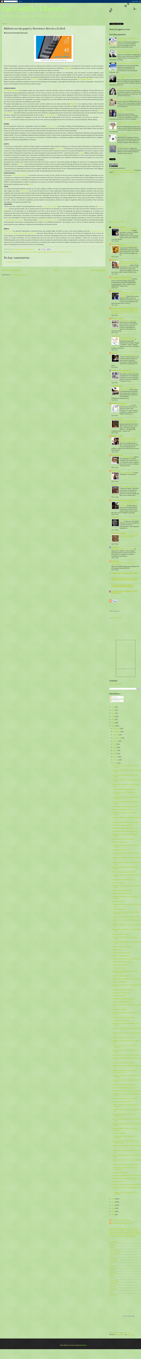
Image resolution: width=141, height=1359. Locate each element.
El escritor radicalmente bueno (122, 809)
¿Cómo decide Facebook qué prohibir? (129, 63)
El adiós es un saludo (119, 995)
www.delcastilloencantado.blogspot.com (121, 170)
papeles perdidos (114, 1253)
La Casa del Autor (116, 291)
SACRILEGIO (115, 561)
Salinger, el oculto (118, 949)
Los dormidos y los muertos (128, 320)
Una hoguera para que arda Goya (121, 370)
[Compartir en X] (46, 249)
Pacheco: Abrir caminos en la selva (123, 839)
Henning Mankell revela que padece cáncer (126, 822)
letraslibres (113, 1258)
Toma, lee (114, 485)
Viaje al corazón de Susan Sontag (123, 962)
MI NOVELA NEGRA (117, 386)
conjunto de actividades (50, 206)
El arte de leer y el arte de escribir (123, 1063)
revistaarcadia (113, 1242)
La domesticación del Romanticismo (124, 1017)
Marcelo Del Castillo (117, 318)
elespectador (113, 1283)
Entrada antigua (98, 270)
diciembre (116, 728)
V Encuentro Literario (124, 146)
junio (115, 747)
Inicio (56, 270)
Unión (31, 184)
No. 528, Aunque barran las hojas (121, 279)
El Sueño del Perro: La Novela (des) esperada (125, 500)
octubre (116, 734)
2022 (113, 707)
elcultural (112, 1286)
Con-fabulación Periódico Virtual (121, 277)
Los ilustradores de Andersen (122, 1101)
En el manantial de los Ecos (121, 1020)
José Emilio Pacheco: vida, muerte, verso (125, 828)
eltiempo (112, 1269)
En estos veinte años (119, 909)
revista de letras (114, 1250)
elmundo (112, 1278)
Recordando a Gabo (117, 455)
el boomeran (113, 1289)
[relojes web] (114, 615)
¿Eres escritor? (117, 1181)
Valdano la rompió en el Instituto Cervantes (126, 917)
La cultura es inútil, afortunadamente (124, 1084)
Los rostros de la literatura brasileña (128, 99)
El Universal (8, 231)
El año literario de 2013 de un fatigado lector (126, 1178)
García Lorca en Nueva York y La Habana (125, 1098)
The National (24, 191)
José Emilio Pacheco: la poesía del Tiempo (125, 831)
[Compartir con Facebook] (48, 249)
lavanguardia (113, 1261)
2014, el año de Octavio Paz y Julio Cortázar (126, 1055)
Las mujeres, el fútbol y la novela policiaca (125, 1164)
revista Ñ (112, 1244)
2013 (113, 1199)
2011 (113, 1205)
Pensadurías (115, 518)
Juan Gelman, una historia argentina (124, 998)
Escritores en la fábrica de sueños (129, 355)
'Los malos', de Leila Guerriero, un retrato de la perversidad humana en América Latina (129, 439)
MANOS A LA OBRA (117, 436)
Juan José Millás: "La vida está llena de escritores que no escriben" (128, 294)
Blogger (84, 1345)
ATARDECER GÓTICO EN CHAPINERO (122, 549)
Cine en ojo (114, 353)
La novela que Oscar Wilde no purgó (128, 88)
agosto (115, 741)
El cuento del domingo (126, 457)
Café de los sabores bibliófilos (120, 1220)
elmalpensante (113, 1281)
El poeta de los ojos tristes (121, 992)
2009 (113, 1211)
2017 (113, 716)
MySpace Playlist (120, 1334)
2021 (113, 710)
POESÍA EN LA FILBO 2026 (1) (129, 246)
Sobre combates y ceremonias (122, 946)
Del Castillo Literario (34, 9)
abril (115, 753)
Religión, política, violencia (128, 486)
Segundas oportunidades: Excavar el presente (127, 979)
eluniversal (112, 1267)
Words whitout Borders (20, 175)
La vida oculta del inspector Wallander (124, 1088)
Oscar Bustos (115, 547)
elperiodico (112, 1272)
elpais (111, 1275)
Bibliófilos (114, 260)
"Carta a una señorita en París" (48, 220)
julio (114, 744)
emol (110, 1264)
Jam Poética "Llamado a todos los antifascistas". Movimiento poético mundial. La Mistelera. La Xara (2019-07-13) (125, 311)
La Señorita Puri (51, 126)
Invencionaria (115, 471)
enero (115, 763)
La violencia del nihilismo (120, 1172)
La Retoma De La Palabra (119, 403)
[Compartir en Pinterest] (50, 249)
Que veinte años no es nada (121, 934)
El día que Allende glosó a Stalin (122, 1002)
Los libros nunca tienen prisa (122, 975)
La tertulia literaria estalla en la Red (124, 879)
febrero (115, 760)
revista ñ (112, 1247)
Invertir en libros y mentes (121, 956)
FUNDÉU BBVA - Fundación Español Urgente (125, 573)
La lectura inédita (118, 882)
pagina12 (112, 1255)
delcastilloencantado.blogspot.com (122, 1223)
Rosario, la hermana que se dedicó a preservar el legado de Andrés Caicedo (129, 263)
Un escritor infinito (119, 901)
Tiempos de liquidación (120, 982)
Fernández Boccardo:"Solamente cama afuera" (127, 1091)
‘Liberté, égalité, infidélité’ (121, 965)
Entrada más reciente (11, 270)
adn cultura (112, 1294)
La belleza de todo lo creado (121, 952)
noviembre (116, 731)
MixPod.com (130, 1334)
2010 (113, 1208)
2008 (113, 1214)
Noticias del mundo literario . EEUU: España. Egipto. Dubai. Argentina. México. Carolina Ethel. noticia (41, 252)
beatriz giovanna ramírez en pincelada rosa (124, 308)
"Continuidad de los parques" (13, 220)
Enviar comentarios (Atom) (19, 274)
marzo (115, 757)
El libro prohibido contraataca (122, 893)
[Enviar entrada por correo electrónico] (39, 249)
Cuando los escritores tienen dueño (123, 1037)
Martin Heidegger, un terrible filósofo (124, 872)
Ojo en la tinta (115, 336)
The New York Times (50, 115)
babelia (111, 1292)
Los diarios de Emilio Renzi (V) (129, 372)
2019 (113, 713)
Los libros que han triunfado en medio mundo (127, 1184)
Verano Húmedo (122, 135)
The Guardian (59, 148)
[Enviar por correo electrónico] (43, 249)
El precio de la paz (125, 405)
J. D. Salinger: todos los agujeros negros (125, 806)
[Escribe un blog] (44, 249)
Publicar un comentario (13, 262)
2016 (113, 719)
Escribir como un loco (118, 244)
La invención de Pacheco (120, 842)
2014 (113, 726)
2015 (113, 722)
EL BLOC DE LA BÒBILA (118, 227)
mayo (115, 750)
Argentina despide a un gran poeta (123, 989)
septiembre (117, 738)
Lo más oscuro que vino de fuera (122, 825)
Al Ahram (21, 164)
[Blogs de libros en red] (116, 222)
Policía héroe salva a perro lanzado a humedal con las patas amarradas (129, 504)
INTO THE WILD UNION (118, 533)
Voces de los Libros (117, 419)
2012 (113, 1202)
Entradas (115, 697)
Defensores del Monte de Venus (122, 890)
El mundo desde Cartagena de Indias (124, 789)
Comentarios (116, 700)
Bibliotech (34, 79)
